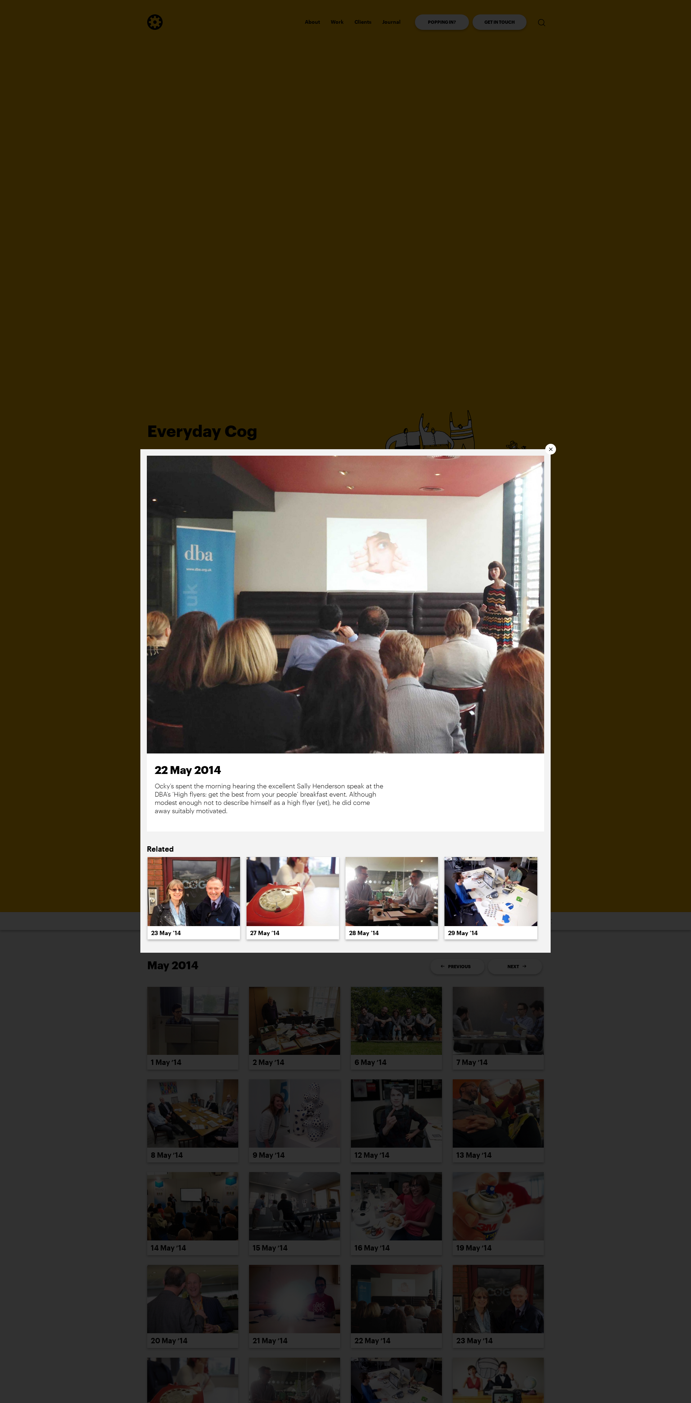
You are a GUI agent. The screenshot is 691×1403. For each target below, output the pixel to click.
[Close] (550, 449)
